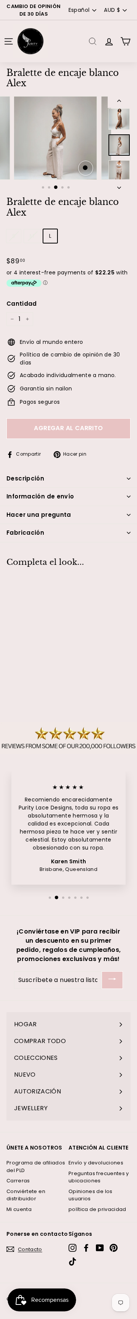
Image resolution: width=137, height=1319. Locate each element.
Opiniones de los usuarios (90, 1195)
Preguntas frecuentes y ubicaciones (98, 1177)
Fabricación (25, 533)
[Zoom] (85, 168)
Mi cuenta (19, 1209)
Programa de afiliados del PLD (35, 1166)
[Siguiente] (119, 185)
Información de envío (40, 496)
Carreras (18, 1180)
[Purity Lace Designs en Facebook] (86, 1248)
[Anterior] (119, 102)
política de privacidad (97, 1209)
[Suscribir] (112, 980)
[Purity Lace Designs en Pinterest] (114, 1248)
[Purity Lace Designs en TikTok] (72, 1262)
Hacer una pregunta (38, 515)
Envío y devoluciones (95, 1162)
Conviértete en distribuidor (25, 1195)
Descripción (25, 478)
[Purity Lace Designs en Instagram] (72, 1248)
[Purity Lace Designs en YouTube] (100, 1248)
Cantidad (21, 304)
